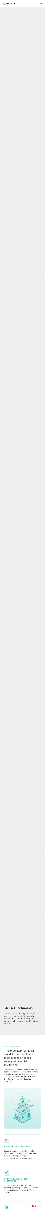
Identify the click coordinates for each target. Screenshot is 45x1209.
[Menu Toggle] (41, 3)
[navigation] (35, 1206)
